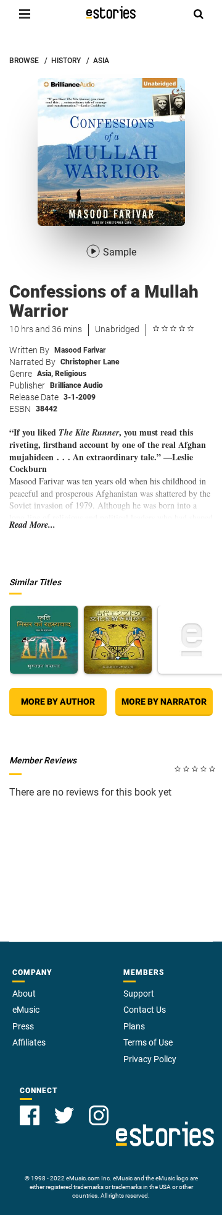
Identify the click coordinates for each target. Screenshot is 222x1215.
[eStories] (111, 12)
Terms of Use (148, 1042)
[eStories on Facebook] (29, 1115)
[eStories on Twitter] (64, 1115)
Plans (134, 1026)
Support (138, 993)
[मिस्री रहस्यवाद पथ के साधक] (44, 640)
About (24, 993)
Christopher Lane (90, 362)
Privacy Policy (149, 1059)
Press (23, 1026)
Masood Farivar (79, 350)
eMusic (25, 1010)
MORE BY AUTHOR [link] (58, 701)
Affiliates (29, 1042)
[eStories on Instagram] (98, 1115)
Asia (45, 373)
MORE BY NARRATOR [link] (164, 701)
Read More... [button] (32, 525)
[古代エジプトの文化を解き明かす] (118, 640)
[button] (24, 13)
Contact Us (144, 1010)
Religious (70, 373)
